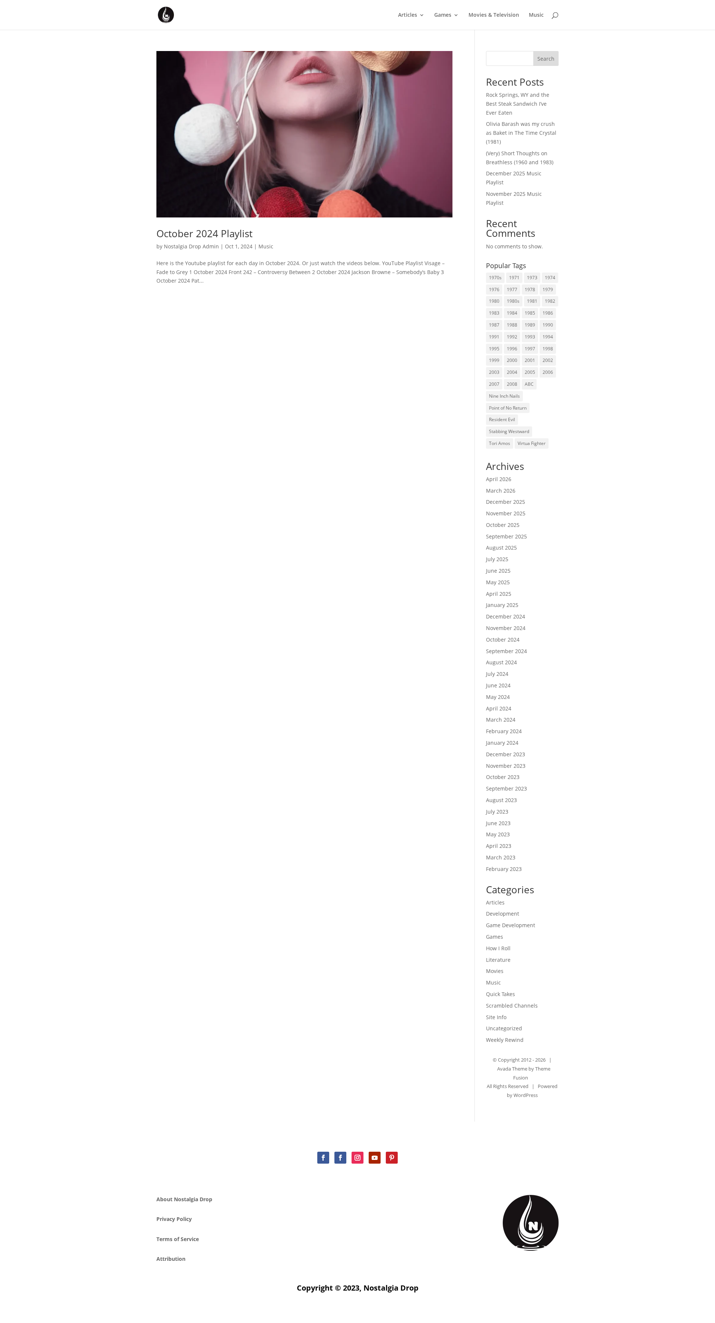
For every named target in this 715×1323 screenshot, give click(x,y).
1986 (548, 313)
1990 (548, 325)
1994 (548, 337)
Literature (498, 959)
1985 (530, 313)
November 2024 (505, 628)
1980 (494, 301)
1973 (532, 277)
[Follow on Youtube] (375, 1158)
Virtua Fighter (532, 443)
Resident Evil (502, 419)
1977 (512, 289)
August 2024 (501, 662)
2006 (548, 372)
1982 (550, 301)
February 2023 (504, 868)
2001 (530, 360)
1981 (532, 301)
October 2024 (502, 639)
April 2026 (498, 479)
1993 (530, 337)
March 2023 (500, 857)
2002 (548, 360)
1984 (512, 313)
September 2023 (506, 788)
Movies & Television (493, 15)
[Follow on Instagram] (357, 1158)
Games (442, 15)
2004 (512, 372)
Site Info (496, 1017)
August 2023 (501, 800)
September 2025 (506, 536)
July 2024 (497, 673)
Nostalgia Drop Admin (191, 246)
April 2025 (498, 593)
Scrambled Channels (512, 1005)
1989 (530, 325)
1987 (494, 325)
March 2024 (500, 719)
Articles (407, 15)
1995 (494, 349)
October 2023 (502, 776)
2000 (512, 360)
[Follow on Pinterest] (392, 1158)
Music (536, 15)
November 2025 (505, 513)
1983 (494, 313)
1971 (514, 277)
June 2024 (498, 685)
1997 (530, 349)
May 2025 (498, 582)
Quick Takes (500, 994)
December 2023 (505, 754)
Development (502, 913)
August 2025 (501, 547)
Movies (494, 970)
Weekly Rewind (505, 1039)
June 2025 (498, 570)
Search (545, 58)
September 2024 (506, 651)
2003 (494, 372)
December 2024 (505, 616)
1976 (494, 289)
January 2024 (502, 742)
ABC (529, 384)
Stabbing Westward (509, 431)
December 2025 (505, 501)
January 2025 (502, 604)
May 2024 (498, 696)
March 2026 (500, 490)
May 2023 (498, 834)
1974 (550, 277)
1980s (513, 301)
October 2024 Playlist (204, 233)
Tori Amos (499, 443)
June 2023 (498, 823)
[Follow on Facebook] (323, 1158)
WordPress (526, 1095)
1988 (512, 325)
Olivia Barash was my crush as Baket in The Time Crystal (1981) (521, 132)
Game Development (510, 925)
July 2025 (497, 559)
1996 (512, 349)
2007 (494, 384)
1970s (495, 277)
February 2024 (504, 731)
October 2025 (502, 524)
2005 (530, 372)
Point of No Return (508, 408)
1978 (530, 289)
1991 (494, 337)
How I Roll (498, 948)
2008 (512, 384)
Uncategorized (504, 1028)
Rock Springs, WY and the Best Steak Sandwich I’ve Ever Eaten (517, 103)
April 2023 (498, 845)
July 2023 (497, 811)
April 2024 (498, 708)
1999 (494, 360)
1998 (548, 349)
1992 (512, 337)
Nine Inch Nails (504, 396)
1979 (548, 289)
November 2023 (505, 765)
